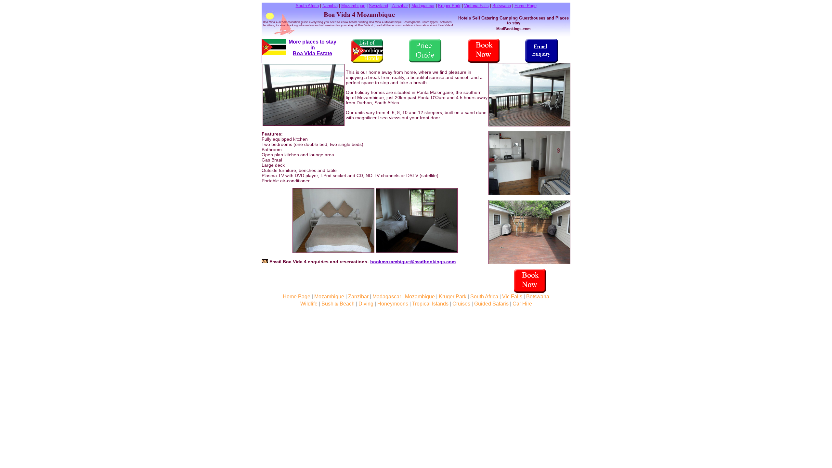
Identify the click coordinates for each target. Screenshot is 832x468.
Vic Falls (512, 296)
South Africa (307, 5)
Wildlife (309, 303)
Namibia (330, 5)
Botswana (501, 5)
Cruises (461, 303)
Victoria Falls (476, 5)
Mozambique (353, 5)
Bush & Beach (338, 303)
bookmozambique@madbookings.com (413, 261)
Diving (365, 303)
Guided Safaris (491, 303)
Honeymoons (392, 303)
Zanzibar (400, 5)
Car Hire (522, 303)
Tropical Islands (430, 303)
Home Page (525, 5)
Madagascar (423, 5)
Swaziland (378, 5)
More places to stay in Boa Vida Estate (312, 47)
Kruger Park (449, 5)
